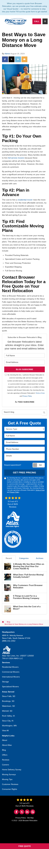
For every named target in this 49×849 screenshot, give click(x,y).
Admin (7, 54)
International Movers (11, 677)
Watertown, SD (8, 706)
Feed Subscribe (25, 402)
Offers (4, 755)
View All (5, 730)
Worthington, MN (9, 726)
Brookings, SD (8, 701)
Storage (5, 682)
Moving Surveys (9, 774)
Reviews (5, 760)
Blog (4, 750)
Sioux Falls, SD (8, 696)
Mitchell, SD (7, 711)
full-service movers (16, 158)
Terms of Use (40, 393)
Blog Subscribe (24, 369)
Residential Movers (10, 667)
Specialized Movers (10, 686)
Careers (5, 765)
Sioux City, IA (7, 721)
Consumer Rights (9, 789)
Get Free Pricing (24, 472)
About (4, 740)
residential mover (25, 200)
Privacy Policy (27, 396)
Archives (39, 558)
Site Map (30, 818)
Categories (24, 558)
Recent (9, 558)
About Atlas (7, 745)
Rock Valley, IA (8, 716)
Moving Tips (7, 779)
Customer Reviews (10, 784)
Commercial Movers (10, 672)
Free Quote (24, 846)
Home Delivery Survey (11, 769)
